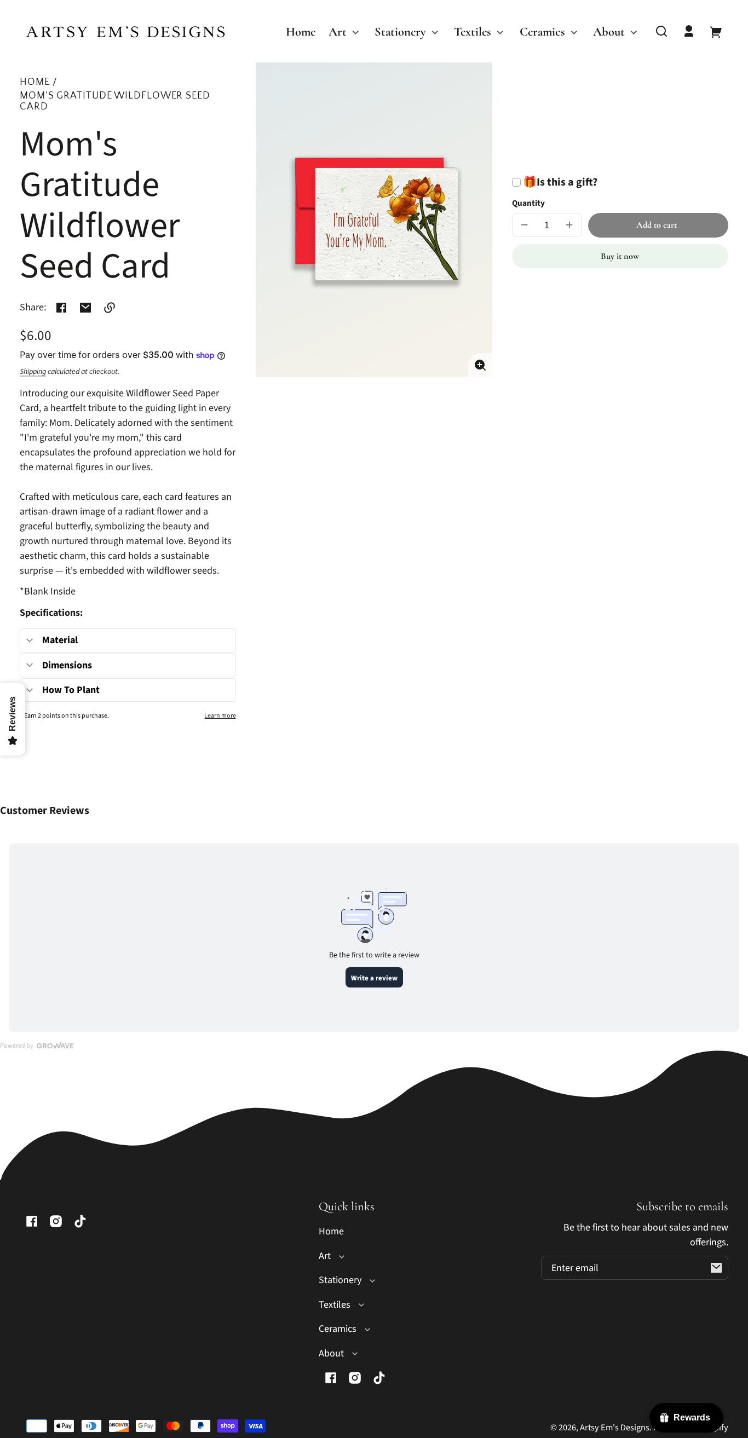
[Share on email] (85, 308)
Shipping (33, 371)
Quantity (528, 203)
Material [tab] (60, 640)
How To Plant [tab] (71, 690)
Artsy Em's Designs (614, 1427)
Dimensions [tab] (67, 665)
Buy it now (620, 256)
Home (35, 82)
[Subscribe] (716, 1268)
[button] (661, 31)
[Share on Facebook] (61, 308)
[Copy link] (109, 308)
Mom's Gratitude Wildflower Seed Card (115, 101)
